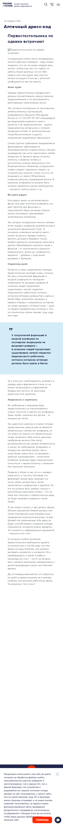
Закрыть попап (57, 774)
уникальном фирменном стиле (25, 228)
